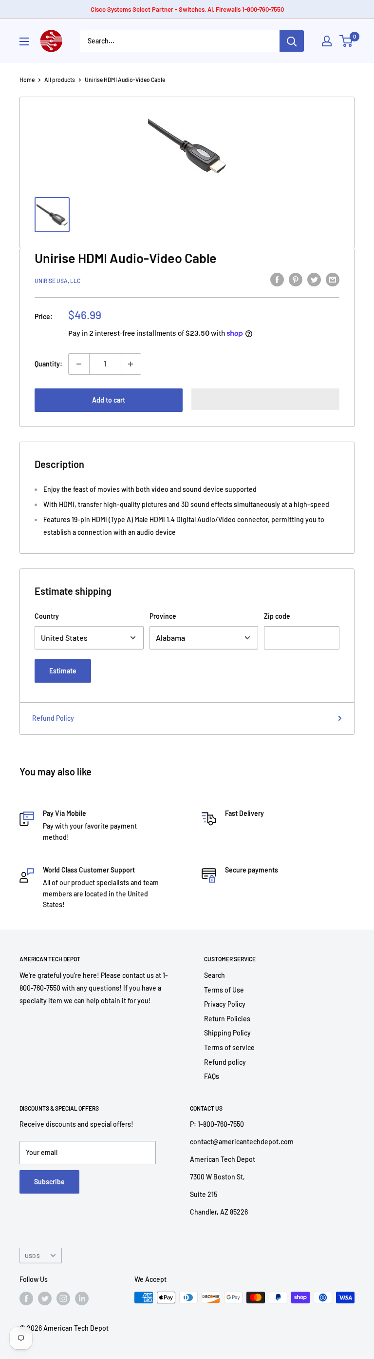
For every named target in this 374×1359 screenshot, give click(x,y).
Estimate (62, 671)
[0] (346, 41)
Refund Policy (53, 718)
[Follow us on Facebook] (26, 1298)
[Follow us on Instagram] (63, 1298)
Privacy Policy (224, 1004)
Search (214, 975)
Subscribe (49, 1181)
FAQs (211, 1076)
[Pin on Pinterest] (295, 279)
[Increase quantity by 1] (130, 364)
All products (59, 79)
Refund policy (225, 1062)
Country (47, 616)
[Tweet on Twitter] (314, 279)
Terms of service (229, 1047)
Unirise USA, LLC (57, 280)
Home (27, 79)
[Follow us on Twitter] (45, 1298)
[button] (265, 399)
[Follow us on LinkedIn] (82, 1298)
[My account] (327, 41)
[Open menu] (24, 41)
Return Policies (227, 1018)
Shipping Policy (227, 1033)
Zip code (277, 616)
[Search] (292, 41)
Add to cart (108, 400)
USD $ (32, 1255)
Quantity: (48, 364)
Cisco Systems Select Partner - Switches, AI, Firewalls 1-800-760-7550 (187, 9)
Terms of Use (224, 990)
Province (163, 616)
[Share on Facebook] (277, 279)
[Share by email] (332, 279)
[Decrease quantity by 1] (79, 364)
